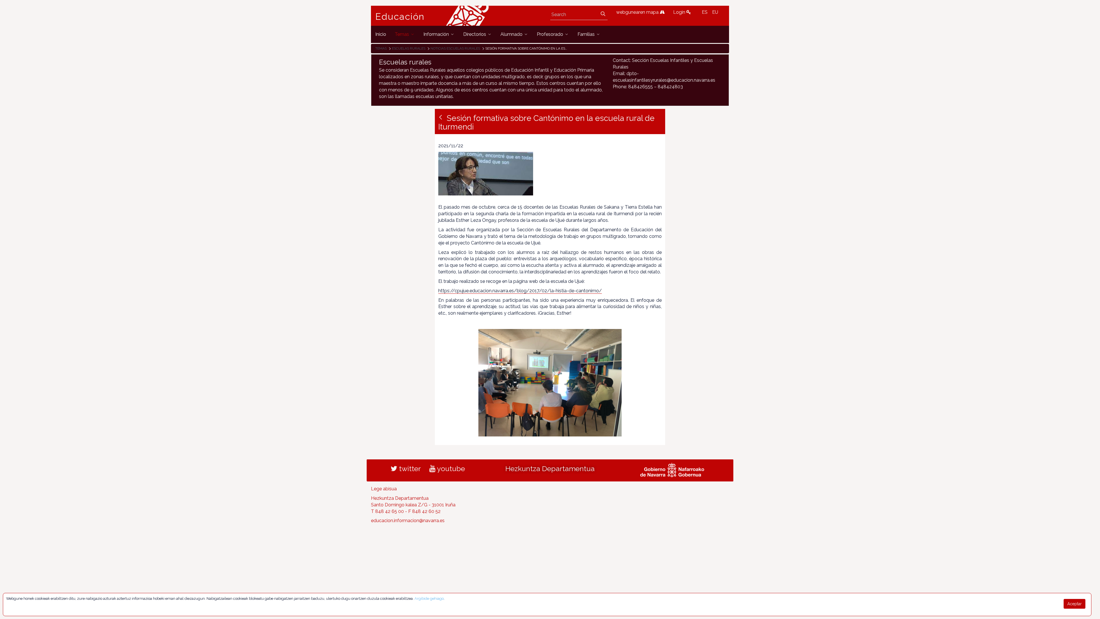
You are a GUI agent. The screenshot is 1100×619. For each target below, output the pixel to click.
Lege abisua (384, 488)
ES (705, 12)
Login (679, 12)
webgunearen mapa (638, 12)
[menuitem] (380, 34)
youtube (450, 468)
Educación (400, 16)
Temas (381, 48)
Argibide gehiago (429, 598)
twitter (409, 468)
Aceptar (1074, 604)
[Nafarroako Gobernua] (672, 469)
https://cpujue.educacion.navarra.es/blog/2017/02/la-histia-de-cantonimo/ (520, 290)
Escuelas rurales (408, 48)
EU (715, 12)
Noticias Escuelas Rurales (455, 48)
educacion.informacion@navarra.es (408, 520)
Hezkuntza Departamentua (550, 468)
